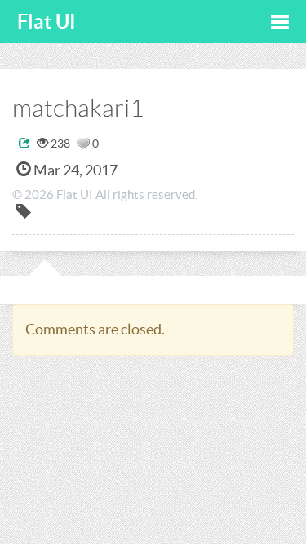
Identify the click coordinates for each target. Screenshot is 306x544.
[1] (83, 143)
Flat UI (46, 22)
